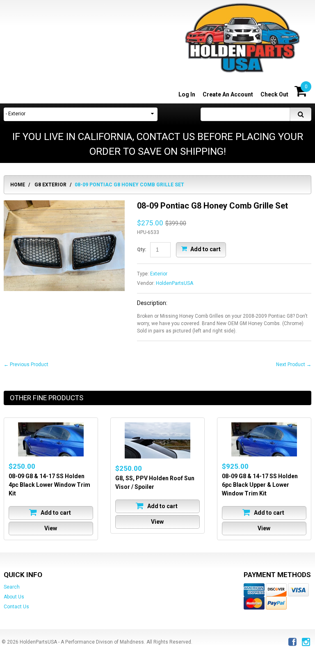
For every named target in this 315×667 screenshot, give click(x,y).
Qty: (141, 249)
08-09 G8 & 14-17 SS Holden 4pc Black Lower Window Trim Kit (49, 485)
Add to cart (205, 248)
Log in (186, 94)
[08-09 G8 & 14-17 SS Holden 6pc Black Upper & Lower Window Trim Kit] (264, 439)
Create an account (228, 94)
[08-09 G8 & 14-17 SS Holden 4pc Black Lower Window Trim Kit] (51, 439)
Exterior (158, 274)
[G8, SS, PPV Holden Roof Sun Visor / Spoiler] (157, 440)
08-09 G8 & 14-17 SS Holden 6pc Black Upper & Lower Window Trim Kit (260, 485)
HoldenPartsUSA (174, 283)
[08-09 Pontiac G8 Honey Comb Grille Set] (64, 204)
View (50, 528)
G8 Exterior (50, 185)
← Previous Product (26, 364)
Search (12, 587)
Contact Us (16, 607)
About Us (14, 597)
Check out (274, 94)
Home (17, 185)
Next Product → (293, 364)
